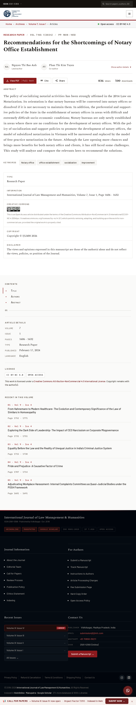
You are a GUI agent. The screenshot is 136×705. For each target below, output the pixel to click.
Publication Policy (16, 586)
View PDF (22, 80)
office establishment (49, 162)
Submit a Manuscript (80, 560)
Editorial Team (14, 566)
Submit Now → (117, 701)
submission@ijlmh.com (91, 633)
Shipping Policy (73, 677)
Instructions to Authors (82, 573)
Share (62, 80)
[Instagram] (122, 677)
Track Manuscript (79, 567)
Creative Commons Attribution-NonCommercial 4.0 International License (69, 381)
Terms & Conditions (54, 677)
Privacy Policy (10, 677)
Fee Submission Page (81, 587)
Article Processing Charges (84, 580)
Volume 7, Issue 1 (37, 23)
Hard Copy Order (78, 593)
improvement (88, 162)
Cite (46, 80)
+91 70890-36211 (88, 639)
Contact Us (90, 677)
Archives (20, 23)
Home (9, 23)
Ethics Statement (16, 593)
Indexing (11, 600)
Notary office (27, 162)
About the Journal (16, 560)
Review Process (15, 580)
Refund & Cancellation (31, 677)
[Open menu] (129, 13)
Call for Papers (14, 573)
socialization (70, 162)
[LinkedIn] (129, 677)
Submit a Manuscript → (82, 654)
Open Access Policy (80, 600)
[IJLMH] (12, 14)
